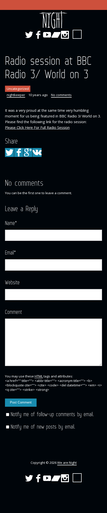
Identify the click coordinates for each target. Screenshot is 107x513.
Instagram (64, 34)
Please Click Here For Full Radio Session (37, 127)
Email (10, 252)
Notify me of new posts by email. (43, 426)
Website (12, 282)
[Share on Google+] (27, 152)
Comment (13, 312)
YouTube (47, 34)
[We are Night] (53, 20)
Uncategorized (18, 88)
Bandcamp (56, 34)
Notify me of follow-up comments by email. (52, 414)
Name (11, 223)
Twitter (29, 34)
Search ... (77, 34)
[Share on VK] (37, 152)
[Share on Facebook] (18, 152)
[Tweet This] (9, 152)
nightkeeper (16, 95)
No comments (61, 95)
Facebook (38, 34)
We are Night (67, 462)
